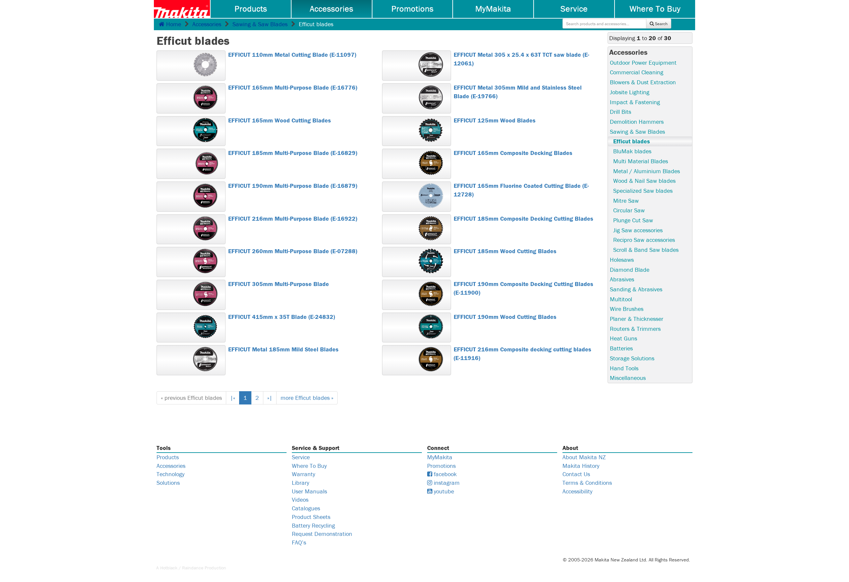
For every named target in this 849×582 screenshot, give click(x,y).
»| (269, 397)
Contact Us (576, 474)
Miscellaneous (628, 378)
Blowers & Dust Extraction (643, 82)
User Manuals (309, 491)
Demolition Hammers (637, 121)
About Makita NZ (584, 457)
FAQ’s (299, 542)
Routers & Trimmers (635, 328)
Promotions (412, 8)
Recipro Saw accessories (644, 240)
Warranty (303, 474)
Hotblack (168, 568)
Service (574, 8)
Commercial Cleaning (636, 72)
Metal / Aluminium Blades (646, 171)
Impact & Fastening (635, 102)
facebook (444, 474)
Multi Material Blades (640, 161)
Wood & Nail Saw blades (644, 180)
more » (307, 397)
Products (250, 8)
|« (232, 397)
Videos (300, 499)
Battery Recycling (313, 525)
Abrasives (622, 279)
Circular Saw (629, 210)
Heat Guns (623, 338)
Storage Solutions (632, 358)
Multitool (621, 299)
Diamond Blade (629, 269)
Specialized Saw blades (643, 190)
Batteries (621, 348)
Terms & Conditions (587, 482)
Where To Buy (655, 8)
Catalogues (306, 508)
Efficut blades (631, 141)
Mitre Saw (626, 200)
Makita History (580, 466)
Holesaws (622, 259)
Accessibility (577, 491)
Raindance (192, 568)
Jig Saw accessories (638, 230)
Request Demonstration (322, 534)
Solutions (168, 482)
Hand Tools (624, 368)
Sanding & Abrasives (636, 289)
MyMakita (493, 8)
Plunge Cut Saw (633, 220)
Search (661, 24)
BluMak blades (632, 151)
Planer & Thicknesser (636, 319)
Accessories (331, 8)
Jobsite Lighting (629, 92)
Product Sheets (311, 517)
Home (172, 24)
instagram (446, 482)
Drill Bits (620, 111)
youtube (443, 491)
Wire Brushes (626, 309)
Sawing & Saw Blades (260, 24)
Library (300, 482)
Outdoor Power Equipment (643, 62)
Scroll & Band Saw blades (646, 250)
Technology (170, 474)
